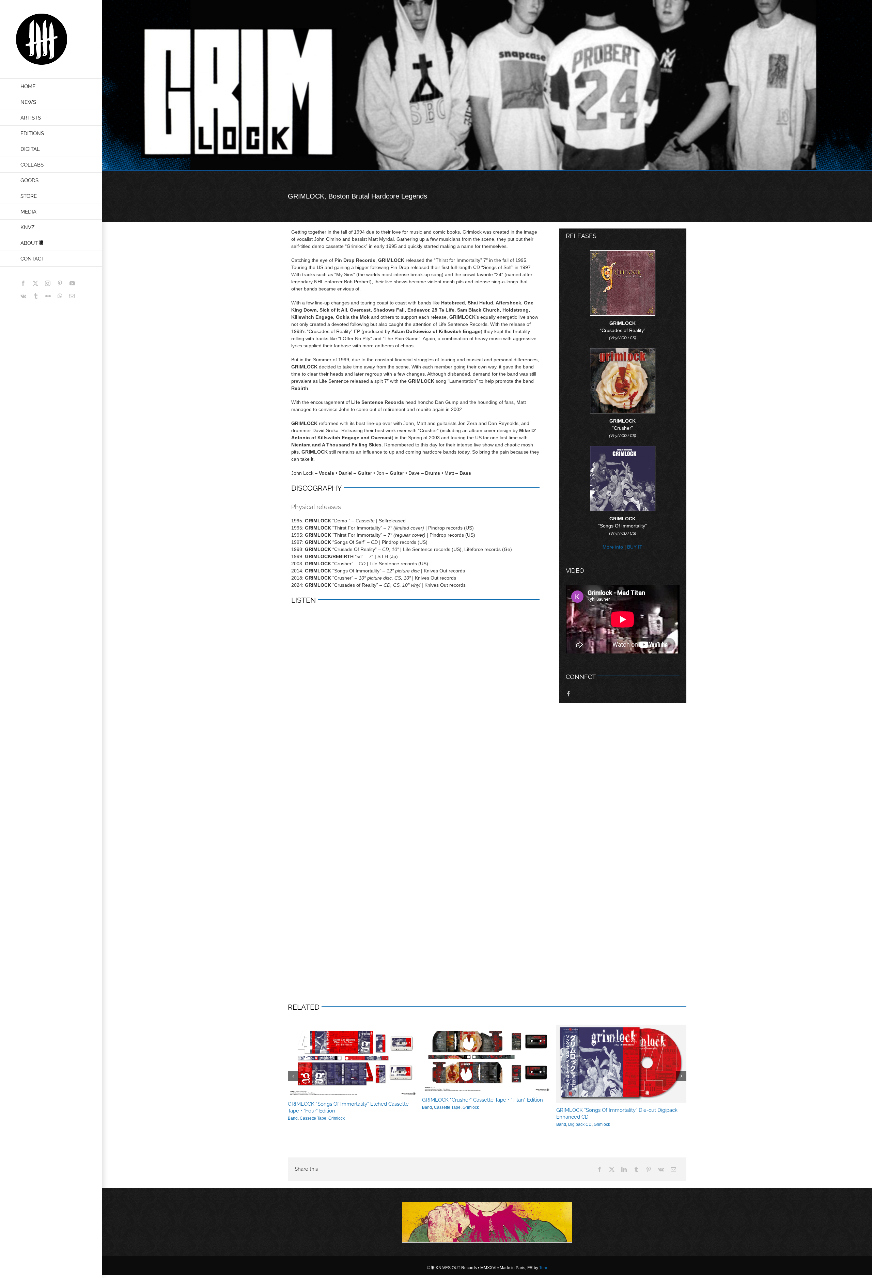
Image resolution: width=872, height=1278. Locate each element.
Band (419, 1107)
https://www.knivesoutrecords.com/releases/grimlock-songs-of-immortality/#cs (345, 1060)
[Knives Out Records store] (487, 1222)
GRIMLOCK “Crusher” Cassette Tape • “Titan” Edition (475, 1100)
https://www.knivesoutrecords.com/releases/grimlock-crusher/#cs (479, 1058)
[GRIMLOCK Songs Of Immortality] (622, 448)
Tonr (543, 1267)
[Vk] (661, 1169)
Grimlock (329, 1118)
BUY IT (634, 547)
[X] (612, 1169)
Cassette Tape (305, 1118)
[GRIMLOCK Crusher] (622, 350)
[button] (293, 1076)
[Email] (673, 1169)
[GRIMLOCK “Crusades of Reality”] (622, 253)
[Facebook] (599, 1169)
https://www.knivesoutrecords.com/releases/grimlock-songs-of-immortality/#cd (613, 1063)
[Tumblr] (636, 1169)
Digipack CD (572, 1124)
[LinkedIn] (624, 1169)
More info (613, 547)
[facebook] (568, 693)
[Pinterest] (648, 1169)
